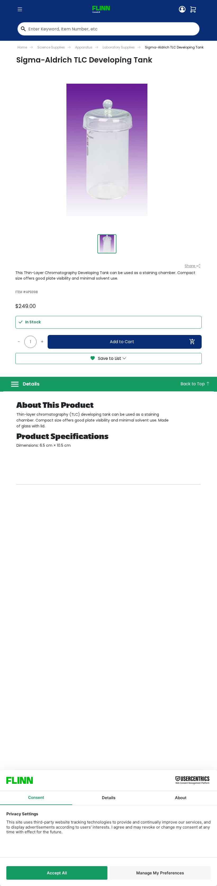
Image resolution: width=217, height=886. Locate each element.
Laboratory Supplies (119, 47)
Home (22, 47)
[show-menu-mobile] (19, 10)
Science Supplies (51, 47)
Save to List (109, 358)
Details (31, 384)
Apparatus (83, 47)
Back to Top (193, 384)
